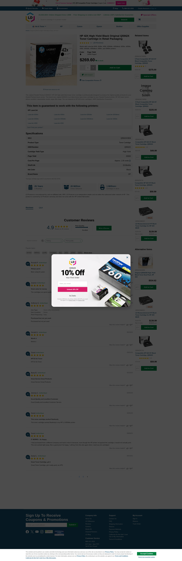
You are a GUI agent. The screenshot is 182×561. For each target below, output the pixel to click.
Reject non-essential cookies (146, 557)
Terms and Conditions (121, 556)
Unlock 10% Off (72, 289)
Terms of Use (81, 300)
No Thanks (72, 295)
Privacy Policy (109, 552)
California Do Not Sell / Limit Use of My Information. (41, 558)
